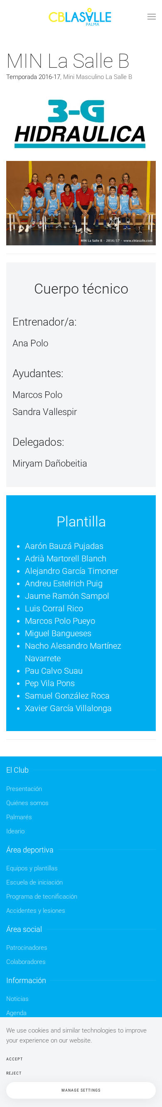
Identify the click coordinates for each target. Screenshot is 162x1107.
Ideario (15, 831)
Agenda (16, 1013)
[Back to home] (81, 16)
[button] (151, 16)
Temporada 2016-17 (33, 77)
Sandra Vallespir (44, 412)
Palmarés (19, 817)
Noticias (17, 999)
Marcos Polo (37, 395)
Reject (14, 1073)
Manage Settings (81, 1090)
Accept (14, 1059)
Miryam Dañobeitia (49, 463)
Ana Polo (30, 343)
